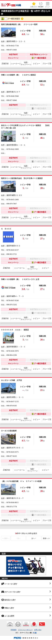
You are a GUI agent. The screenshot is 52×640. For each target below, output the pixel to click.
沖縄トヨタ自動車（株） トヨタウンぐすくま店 (20, 279)
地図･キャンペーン (26, 63)
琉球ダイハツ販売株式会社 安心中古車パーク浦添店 (22, 178)
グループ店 (47, 64)
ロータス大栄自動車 (9, 431)
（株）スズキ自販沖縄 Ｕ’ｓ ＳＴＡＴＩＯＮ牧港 (21, 481)
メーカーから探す (10, 584)
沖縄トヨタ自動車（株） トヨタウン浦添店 (18, 75)
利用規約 (14, 630)
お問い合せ (37, 630)
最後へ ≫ (46, 538)
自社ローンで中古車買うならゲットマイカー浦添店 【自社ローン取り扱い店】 (25, 126)
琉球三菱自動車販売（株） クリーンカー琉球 (19, 24)
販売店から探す (10, 600)
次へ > (33, 538)
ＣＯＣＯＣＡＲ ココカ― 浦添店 (15, 330)
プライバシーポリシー (25, 630)
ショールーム (15, 64)
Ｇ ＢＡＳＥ (6, 229)
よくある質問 (9, 616)
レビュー (36, 64)
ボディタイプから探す (12, 592)
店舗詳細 (5, 64)
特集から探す (9, 608)
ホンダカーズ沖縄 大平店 (11, 380)
